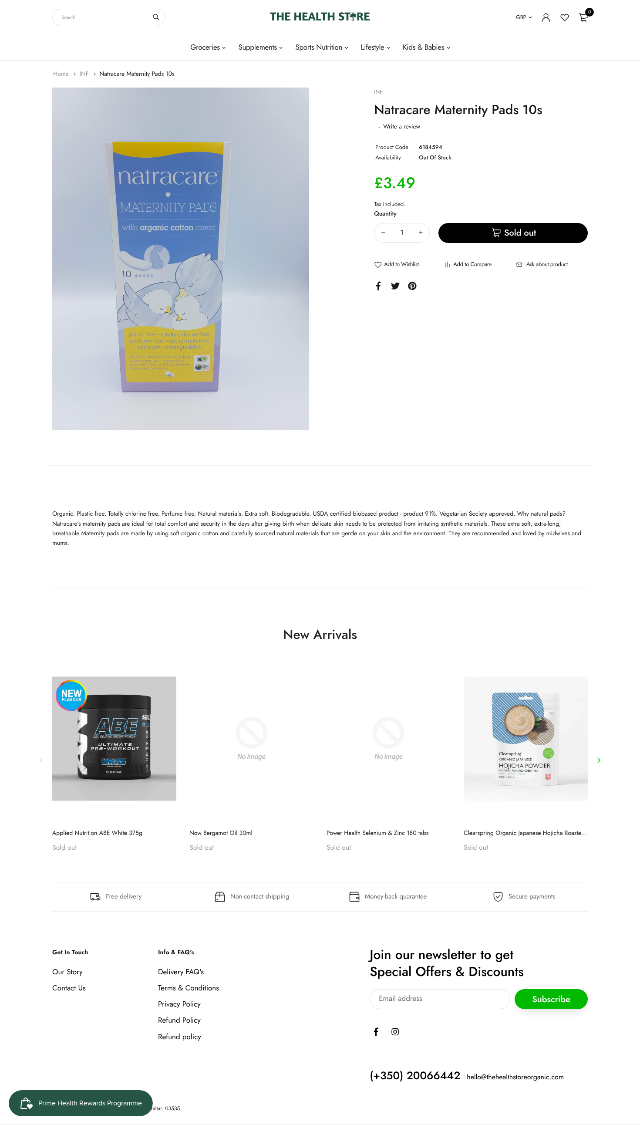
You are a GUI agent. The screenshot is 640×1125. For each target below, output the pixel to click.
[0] (583, 17)
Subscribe (551, 999)
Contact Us (69, 988)
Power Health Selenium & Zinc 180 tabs (378, 833)
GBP (521, 17)
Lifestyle (372, 47)
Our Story (67, 972)
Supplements (257, 47)
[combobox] (108, 17)
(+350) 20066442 (415, 1076)
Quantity (385, 213)
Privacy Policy (179, 1004)
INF (84, 74)
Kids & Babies (423, 47)
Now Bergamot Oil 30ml (221, 833)
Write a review (401, 127)
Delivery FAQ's (181, 972)
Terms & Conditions (188, 988)
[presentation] (41, 760)
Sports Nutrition (318, 47)
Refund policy (179, 1036)
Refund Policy (179, 1020)
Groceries (205, 47)
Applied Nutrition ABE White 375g (97, 833)
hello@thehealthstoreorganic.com (515, 1077)
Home (62, 74)
